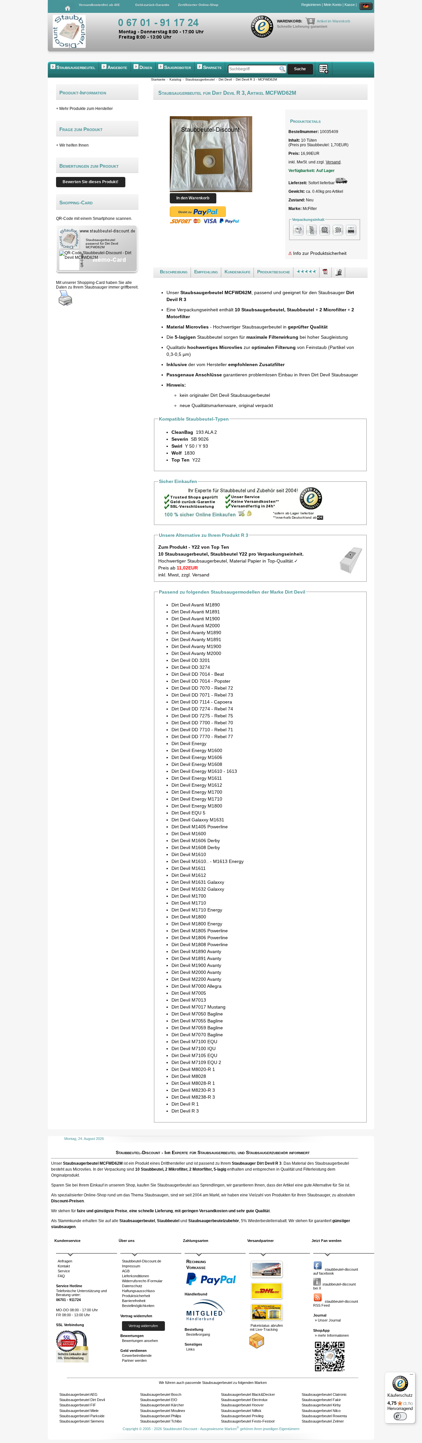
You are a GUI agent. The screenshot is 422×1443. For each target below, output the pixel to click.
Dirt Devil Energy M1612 (196, 785)
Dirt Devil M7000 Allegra (196, 986)
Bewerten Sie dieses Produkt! (90, 182)
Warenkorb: (290, 21)
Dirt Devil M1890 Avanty (196, 951)
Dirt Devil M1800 (188, 916)
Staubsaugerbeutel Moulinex (162, 1411)
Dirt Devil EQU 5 (188, 812)
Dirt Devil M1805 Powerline (199, 930)
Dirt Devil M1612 (188, 875)
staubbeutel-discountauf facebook (335, 1271)
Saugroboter (177, 67)
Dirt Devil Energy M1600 (196, 750)
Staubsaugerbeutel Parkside (82, 1416)
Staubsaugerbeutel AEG (78, 1394)
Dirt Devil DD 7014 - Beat (197, 674)
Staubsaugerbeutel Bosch (160, 1394)
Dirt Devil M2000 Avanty (196, 972)
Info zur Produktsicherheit (319, 253)
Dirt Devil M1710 (188, 903)
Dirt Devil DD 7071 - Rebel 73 (202, 695)
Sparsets (212, 67)
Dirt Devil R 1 (185, 1104)
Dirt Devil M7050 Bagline (197, 1013)
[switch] (400, 1416)
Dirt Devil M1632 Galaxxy (197, 889)
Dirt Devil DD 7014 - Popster (200, 681)
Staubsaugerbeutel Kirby (321, 1405)
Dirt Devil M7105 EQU (194, 1055)
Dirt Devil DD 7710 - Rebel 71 (202, 729)
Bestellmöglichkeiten (138, 1306)
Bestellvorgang (198, 1334)
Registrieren (311, 5)
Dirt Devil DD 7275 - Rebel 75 (202, 715)
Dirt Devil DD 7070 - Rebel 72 (202, 688)
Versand (333, 162)
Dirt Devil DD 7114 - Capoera (201, 701)
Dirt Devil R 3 (185, 1111)
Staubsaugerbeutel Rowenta (324, 1416)
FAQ (61, 1276)
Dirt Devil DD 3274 (190, 667)
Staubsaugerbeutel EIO (158, 1400)
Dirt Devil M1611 (188, 868)
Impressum (131, 1266)
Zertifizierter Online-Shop (198, 5)
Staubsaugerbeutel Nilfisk (241, 1411)
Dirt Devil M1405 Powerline (199, 826)
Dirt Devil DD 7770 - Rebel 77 (202, 736)
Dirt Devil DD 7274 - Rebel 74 (202, 708)
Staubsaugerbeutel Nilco (321, 1411)
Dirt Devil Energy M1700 (196, 792)
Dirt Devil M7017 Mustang (198, 1007)
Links (190, 1349)
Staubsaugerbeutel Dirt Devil (82, 1400)
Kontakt (64, 1266)
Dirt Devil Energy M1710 (196, 799)
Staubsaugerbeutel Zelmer (323, 1421)
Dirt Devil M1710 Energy (196, 909)
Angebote (117, 67)
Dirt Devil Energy (188, 743)
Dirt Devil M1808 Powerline (199, 944)
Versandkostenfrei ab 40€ (99, 5)
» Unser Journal (328, 1320)
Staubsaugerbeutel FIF (77, 1405)
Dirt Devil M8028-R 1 (193, 1083)
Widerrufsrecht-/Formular (142, 1281)
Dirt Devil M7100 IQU (193, 1048)
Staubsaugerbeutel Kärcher (162, 1405)
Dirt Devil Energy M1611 (196, 778)
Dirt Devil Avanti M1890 (195, 604)
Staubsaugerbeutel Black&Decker (248, 1394)
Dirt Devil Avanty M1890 (196, 632)
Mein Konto (333, 5)
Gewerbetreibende (137, 1355)
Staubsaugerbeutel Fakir (321, 1400)
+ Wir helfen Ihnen (72, 145)
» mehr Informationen (332, 1335)
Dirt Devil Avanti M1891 (195, 611)
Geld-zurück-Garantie (152, 5)
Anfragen (65, 1261)
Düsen (145, 67)
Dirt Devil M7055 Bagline (197, 1020)
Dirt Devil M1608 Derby (195, 847)
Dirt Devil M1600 (188, 833)
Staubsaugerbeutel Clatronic (324, 1394)
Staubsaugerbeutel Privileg (242, 1416)
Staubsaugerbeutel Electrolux (244, 1400)
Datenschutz (132, 1286)
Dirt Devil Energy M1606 (196, 757)
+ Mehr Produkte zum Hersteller (84, 108)
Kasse (350, 5)
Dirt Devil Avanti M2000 (195, 625)
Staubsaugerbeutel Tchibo (161, 1421)
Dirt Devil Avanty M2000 (196, 653)
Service (64, 1271)
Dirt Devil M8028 (188, 1076)
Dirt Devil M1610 (188, 854)
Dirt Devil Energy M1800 (196, 805)
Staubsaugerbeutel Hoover (242, 1405)
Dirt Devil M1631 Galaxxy (197, 882)
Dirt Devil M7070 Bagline (197, 1034)
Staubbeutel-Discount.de (141, 1261)
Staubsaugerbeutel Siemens (81, 1421)
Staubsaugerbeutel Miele (79, 1411)
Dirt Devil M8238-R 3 (193, 1097)
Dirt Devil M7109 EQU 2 (196, 1062)
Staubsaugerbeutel (75, 67)
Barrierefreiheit (133, 1301)
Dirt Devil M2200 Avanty (196, 979)
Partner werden (134, 1360)
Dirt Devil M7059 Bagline (197, 1027)
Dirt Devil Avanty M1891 (196, 639)
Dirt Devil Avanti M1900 (195, 618)
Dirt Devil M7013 (188, 1000)
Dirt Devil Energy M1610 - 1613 (204, 771)
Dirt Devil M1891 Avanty (196, 958)
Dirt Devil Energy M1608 (196, 764)
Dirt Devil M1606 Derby (195, 840)
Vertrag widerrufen (143, 1326)
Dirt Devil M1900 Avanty (196, 965)
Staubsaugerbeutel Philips (160, 1416)
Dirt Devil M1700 (188, 896)
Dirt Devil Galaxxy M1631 (197, 819)
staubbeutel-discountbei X (334, 1286)
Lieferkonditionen (135, 1276)
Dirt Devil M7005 (188, 993)
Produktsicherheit (136, 1296)
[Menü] (411, 1376)
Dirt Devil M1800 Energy (196, 923)
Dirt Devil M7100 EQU (194, 1041)
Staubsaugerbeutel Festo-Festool (247, 1421)
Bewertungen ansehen (140, 1341)
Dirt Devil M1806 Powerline (199, 937)
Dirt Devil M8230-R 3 (193, 1090)
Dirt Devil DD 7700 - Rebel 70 (202, 722)
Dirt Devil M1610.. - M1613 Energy (207, 861)
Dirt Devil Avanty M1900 (196, 646)
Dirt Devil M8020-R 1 (193, 1069)
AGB (126, 1271)
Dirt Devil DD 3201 (190, 660)
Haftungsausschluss (138, 1291)
